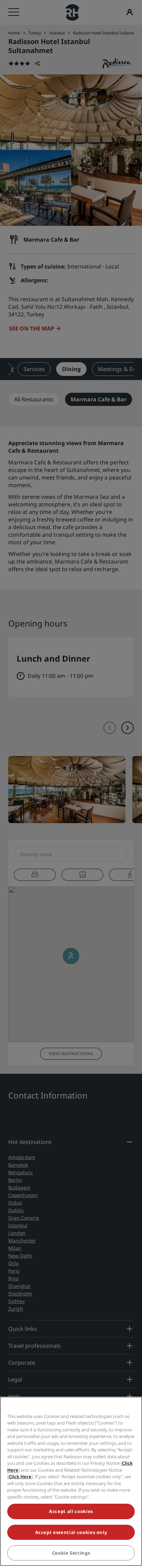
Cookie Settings (71, 1553)
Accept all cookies (71, 1511)
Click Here (20, 1476)
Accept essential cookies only (71, 1532)
